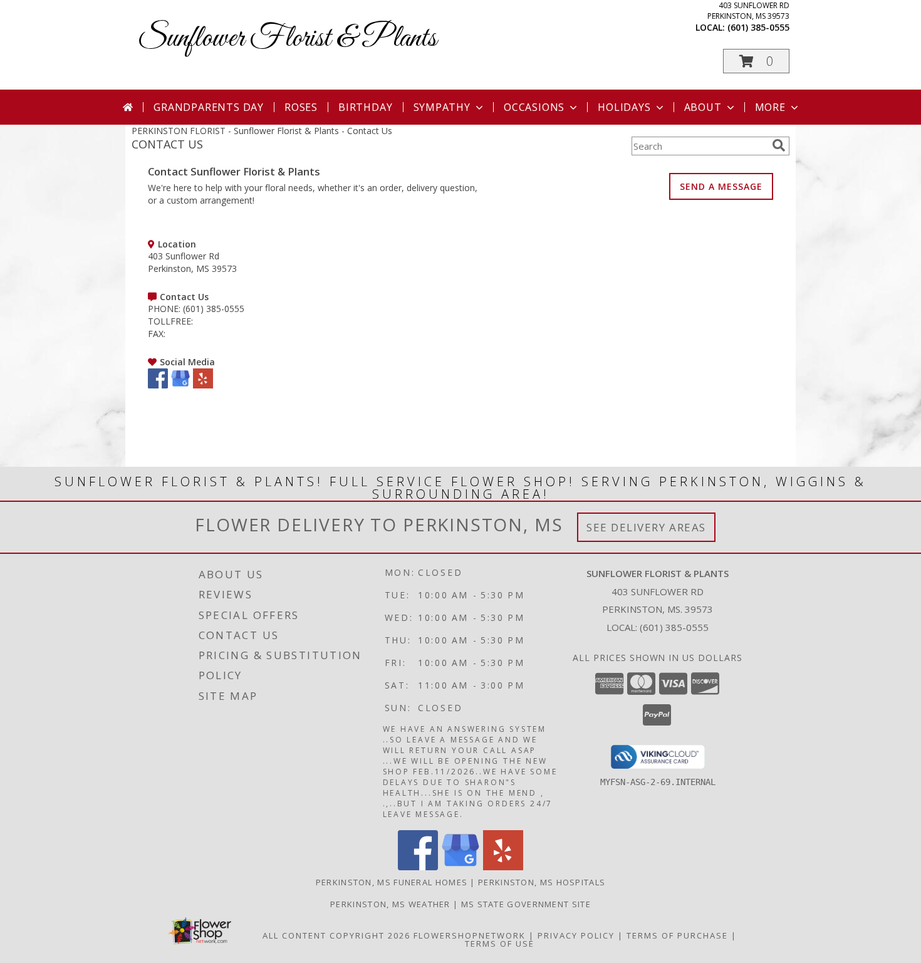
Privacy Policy (576, 935)
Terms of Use (499, 943)
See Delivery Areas (646, 527)
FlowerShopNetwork (470, 935)
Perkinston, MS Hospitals (541, 882)
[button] (756, 61)
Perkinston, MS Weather (390, 904)
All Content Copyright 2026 (336, 935)
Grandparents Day (209, 107)
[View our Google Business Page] (180, 385)
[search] (779, 145)
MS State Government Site (526, 904)
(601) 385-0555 (758, 27)
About (703, 107)
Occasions (534, 107)
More (770, 107)
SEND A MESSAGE (721, 186)
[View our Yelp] (203, 385)
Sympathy (442, 107)
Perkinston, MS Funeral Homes (391, 882)
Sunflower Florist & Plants (287, 38)
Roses (301, 107)
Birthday (365, 107)
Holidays (624, 107)
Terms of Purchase (677, 935)
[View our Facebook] (158, 385)
